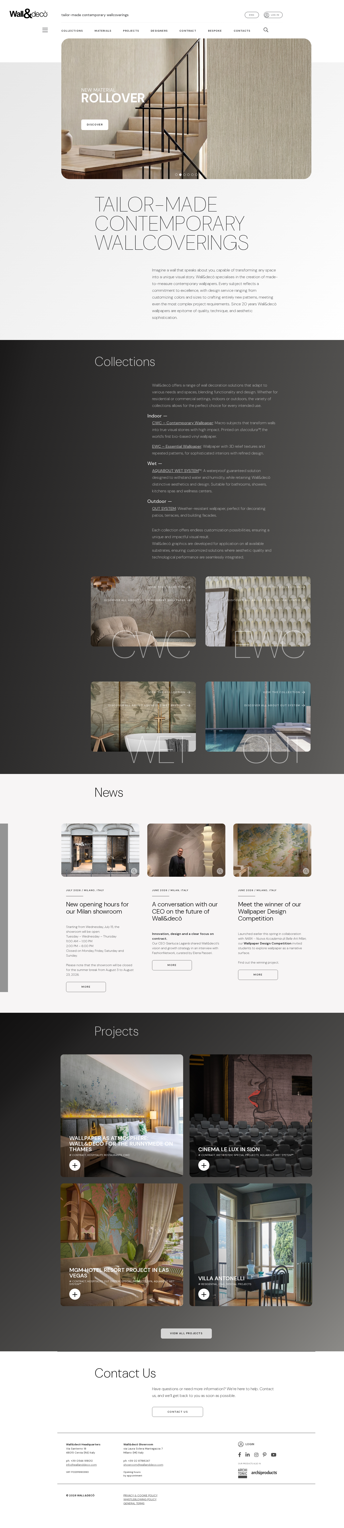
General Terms (134, 1503)
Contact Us (177, 1411)
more (85, 986)
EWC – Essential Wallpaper (176, 446)
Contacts (242, 30)
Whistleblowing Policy (139, 1499)
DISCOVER (95, 135)
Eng (251, 15)
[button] (176, 174)
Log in (275, 15)
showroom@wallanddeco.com (143, 1464)
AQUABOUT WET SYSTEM (175, 470)
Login (249, 1444)
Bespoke (215, 30)
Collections (72, 30)
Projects (131, 30)
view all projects (186, 1333)
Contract (187, 30)
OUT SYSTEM (164, 508)
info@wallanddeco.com (81, 1464)
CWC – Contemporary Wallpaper (182, 422)
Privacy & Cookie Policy (140, 1495)
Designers (159, 30)
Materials (103, 30)
